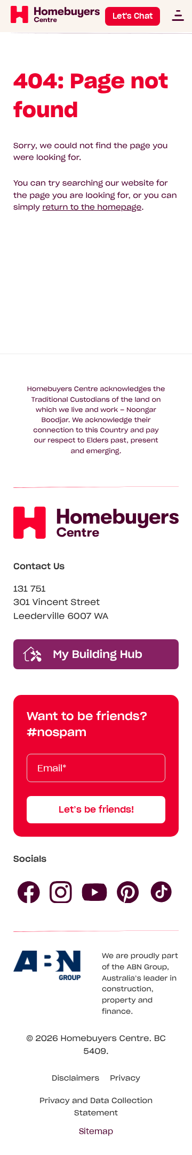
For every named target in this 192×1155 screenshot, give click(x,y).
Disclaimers (75, 1078)
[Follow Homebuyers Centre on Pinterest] (128, 892)
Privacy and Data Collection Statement (96, 1106)
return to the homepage (91, 207)
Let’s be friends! (96, 809)
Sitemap (96, 1131)
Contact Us (39, 566)
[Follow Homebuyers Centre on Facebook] (29, 892)
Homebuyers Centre (104, 1039)
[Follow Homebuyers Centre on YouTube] (94, 892)
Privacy (125, 1078)
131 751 (29, 589)
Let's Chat (133, 16)
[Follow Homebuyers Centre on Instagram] (61, 892)
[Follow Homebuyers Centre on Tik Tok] (161, 892)
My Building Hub (96, 654)
